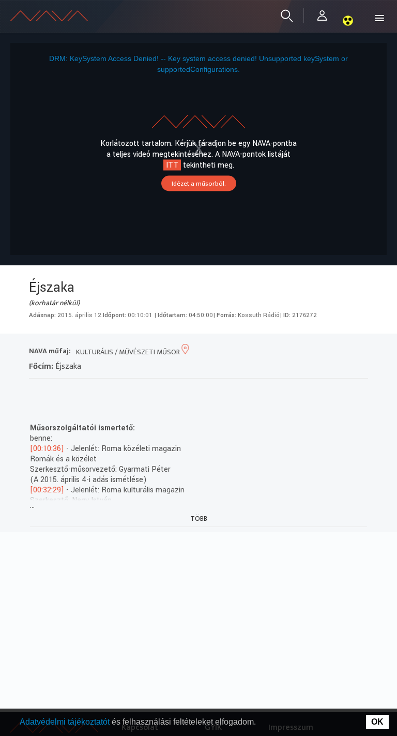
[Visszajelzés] (130, 392)
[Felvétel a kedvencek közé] (37, 392)
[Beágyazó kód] (93, 392)
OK (377, 721)
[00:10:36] (47, 448)
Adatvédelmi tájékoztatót (66, 721)
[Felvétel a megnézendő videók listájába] (56, 392)
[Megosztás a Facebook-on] (111, 392)
